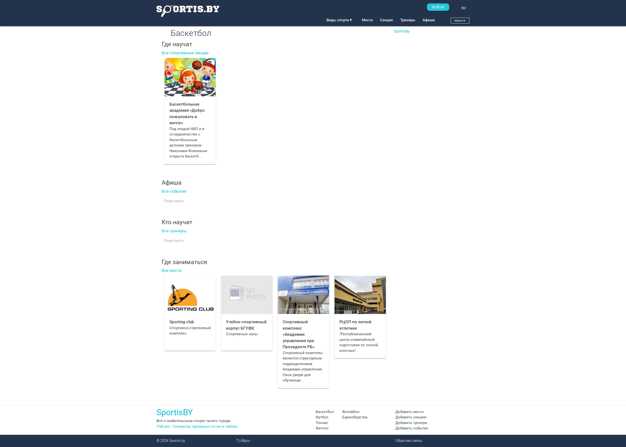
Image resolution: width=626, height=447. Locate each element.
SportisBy (402, 31)
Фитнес (322, 428)
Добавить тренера (411, 423)
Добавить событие (411, 428)
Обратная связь (408, 440)
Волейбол (350, 412)
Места (367, 20)
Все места (171, 270)
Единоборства (354, 417)
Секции (386, 20)
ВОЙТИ (438, 7)
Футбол (322, 417)
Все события (174, 191)
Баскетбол (325, 412)
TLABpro (243, 440)
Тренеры (407, 20)
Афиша (429, 20)
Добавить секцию (410, 417)
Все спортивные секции (185, 52)
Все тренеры (174, 230)
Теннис (322, 423)
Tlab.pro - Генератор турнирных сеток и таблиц (196, 426)
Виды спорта (339, 20)
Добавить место (409, 412)
